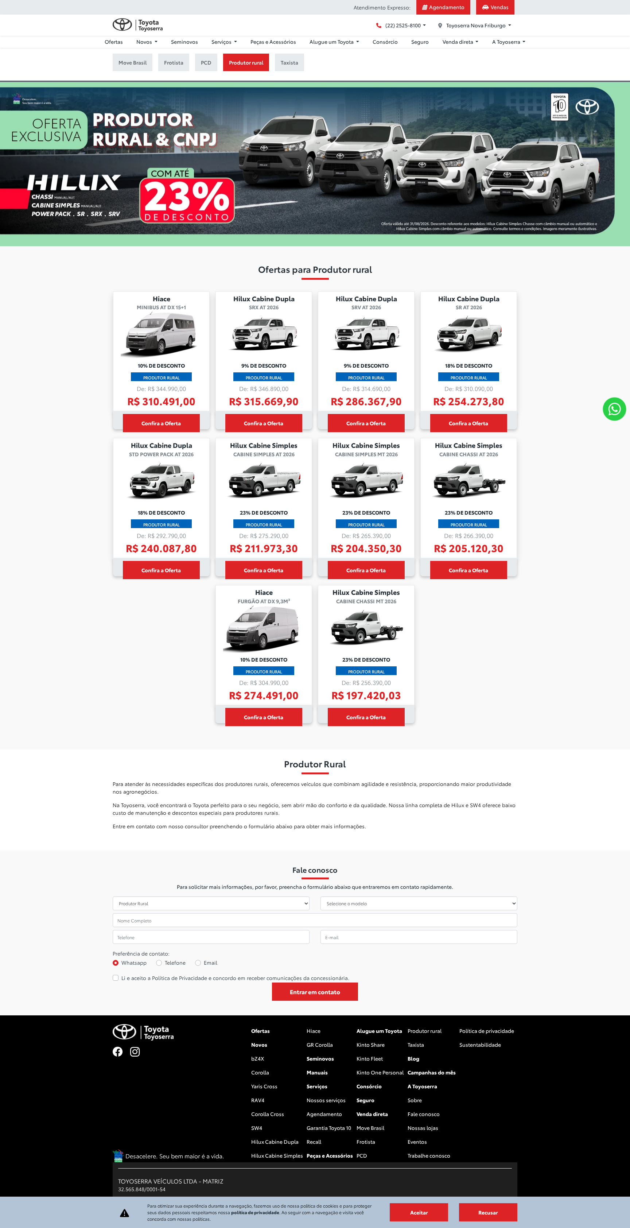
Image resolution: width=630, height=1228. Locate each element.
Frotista (366, 1141)
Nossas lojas (423, 1127)
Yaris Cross (264, 1086)
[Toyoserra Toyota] (138, 25)
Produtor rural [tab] (246, 62)
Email (210, 962)
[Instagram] (139, 1052)
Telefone (175, 962)
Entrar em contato (315, 991)
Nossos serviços (326, 1100)
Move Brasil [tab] (132, 62)
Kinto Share (371, 1044)
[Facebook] (121, 1052)
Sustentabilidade (480, 1044)
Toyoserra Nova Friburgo (476, 25)
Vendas (500, 7)
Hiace (313, 1030)
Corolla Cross (267, 1113)
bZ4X (257, 1058)
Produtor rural (425, 1030)
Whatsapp (134, 962)
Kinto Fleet (370, 1058)
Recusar (488, 1212)
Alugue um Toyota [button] (332, 41)
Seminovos (184, 41)
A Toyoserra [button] (506, 41)
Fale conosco (424, 1113)
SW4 (256, 1127)
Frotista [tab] (173, 62)
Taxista (416, 1044)
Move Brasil (370, 1127)
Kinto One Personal (380, 1072)
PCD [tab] (206, 62)
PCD (362, 1155)
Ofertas (114, 41)
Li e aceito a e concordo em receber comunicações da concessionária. (235, 977)
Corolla (260, 1072)
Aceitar (419, 1212)
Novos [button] (144, 41)
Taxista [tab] (289, 62)
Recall (314, 1141)
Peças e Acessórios (273, 41)
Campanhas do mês (432, 1072)
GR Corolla (320, 1044)
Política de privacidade (486, 1030)
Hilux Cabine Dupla (275, 1141)
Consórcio (385, 41)
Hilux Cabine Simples (277, 1155)
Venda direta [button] (458, 41)
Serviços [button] (222, 41)
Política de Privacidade (179, 977)
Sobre (415, 1100)
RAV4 (257, 1100)
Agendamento (446, 7)
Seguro (420, 41)
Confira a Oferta (161, 423)
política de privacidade (255, 1212)
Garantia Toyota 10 (329, 1127)
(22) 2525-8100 (403, 25)
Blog (413, 1058)
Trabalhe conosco (429, 1155)
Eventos (417, 1141)
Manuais (317, 1072)
